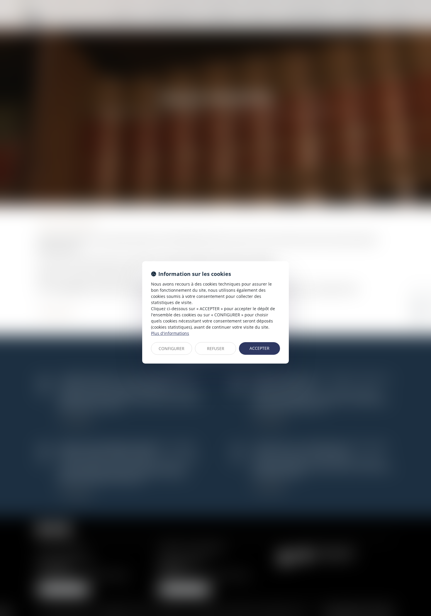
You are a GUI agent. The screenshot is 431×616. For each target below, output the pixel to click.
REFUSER (215, 348)
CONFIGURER (171, 348)
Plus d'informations (170, 333)
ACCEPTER (259, 348)
